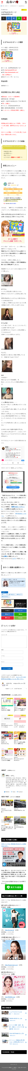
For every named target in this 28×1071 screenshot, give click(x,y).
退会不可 (20, 594)
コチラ (14, 558)
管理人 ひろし (10, 775)
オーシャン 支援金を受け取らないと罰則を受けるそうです (17, 1042)
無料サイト (5, 592)
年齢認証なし (13, 594)
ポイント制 (5, 594)
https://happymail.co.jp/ (11, 965)
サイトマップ (14, 1064)
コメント (4, 634)
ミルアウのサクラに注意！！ (15, 1013)
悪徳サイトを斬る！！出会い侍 (15, 1067)
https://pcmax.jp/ (9, 930)
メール (3, 655)
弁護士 (5, 556)
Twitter (13, 791)
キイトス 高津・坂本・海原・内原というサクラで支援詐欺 (16, 1027)
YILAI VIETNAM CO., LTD (16, 1034)
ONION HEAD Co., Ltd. (15, 1019)
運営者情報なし (6, 596)
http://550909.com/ (10, 997)
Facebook (20, 791)
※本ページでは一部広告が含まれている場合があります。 (13, 845)
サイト (3, 661)
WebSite (7, 791)
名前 (2, 649)
